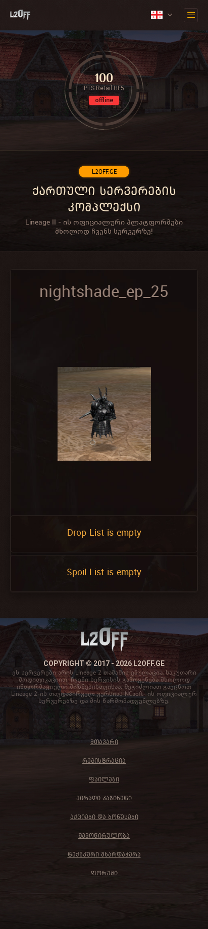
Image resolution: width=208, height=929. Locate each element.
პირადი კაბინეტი (104, 798)
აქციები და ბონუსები (104, 817)
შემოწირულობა (104, 835)
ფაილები (104, 779)
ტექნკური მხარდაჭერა (104, 854)
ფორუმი (104, 873)
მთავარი (104, 742)
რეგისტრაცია (104, 760)
